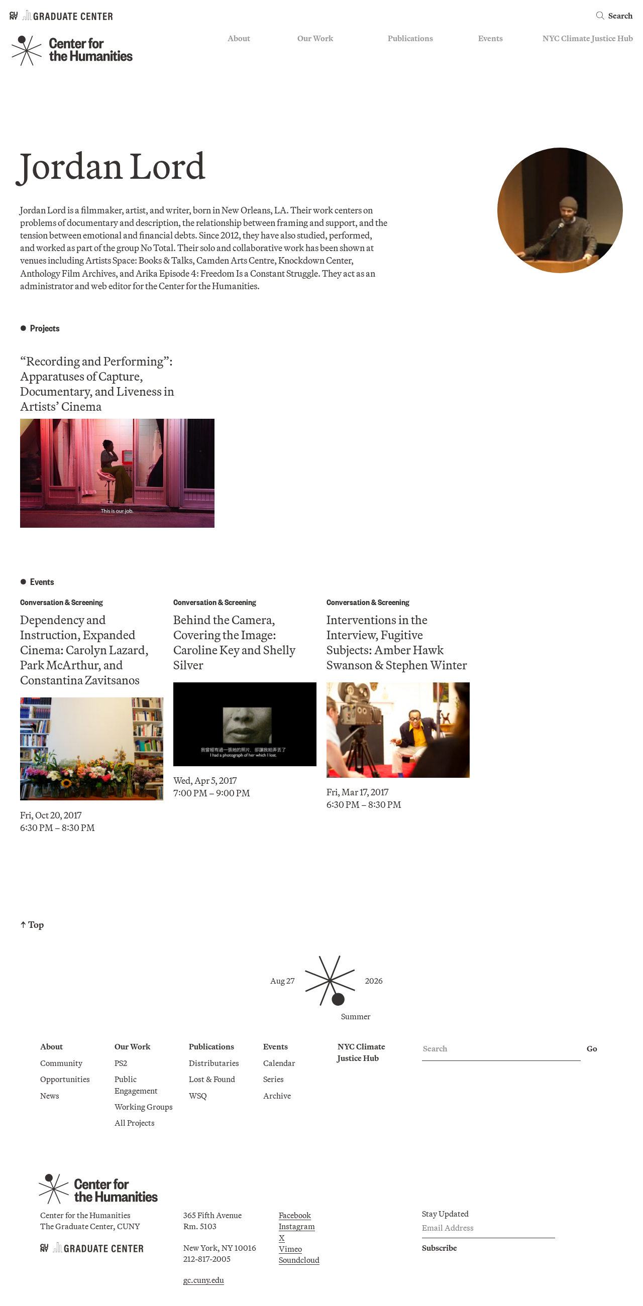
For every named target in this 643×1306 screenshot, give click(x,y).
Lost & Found (411, 68)
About (239, 38)
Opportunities (252, 68)
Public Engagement (330, 83)
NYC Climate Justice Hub (588, 38)
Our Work (315, 38)
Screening (87, 602)
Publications (410, 38)
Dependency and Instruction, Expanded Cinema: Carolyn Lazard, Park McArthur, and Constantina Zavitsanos (84, 649)
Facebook (295, 1215)
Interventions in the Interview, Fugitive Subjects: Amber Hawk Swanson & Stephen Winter (397, 642)
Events (490, 38)
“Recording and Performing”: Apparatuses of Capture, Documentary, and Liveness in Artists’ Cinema (97, 383)
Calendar (494, 54)
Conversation (41, 602)
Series (488, 68)
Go (592, 1048)
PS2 (303, 54)
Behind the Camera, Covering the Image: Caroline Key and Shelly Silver (234, 642)
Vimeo (290, 1249)
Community (249, 54)
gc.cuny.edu (203, 1280)
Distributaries (413, 54)
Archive (492, 83)
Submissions (500, 97)
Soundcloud (299, 1260)
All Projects (317, 112)
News (237, 83)
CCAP (308, 68)
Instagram (297, 1226)
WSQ (397, 83)
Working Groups (326, 97)
